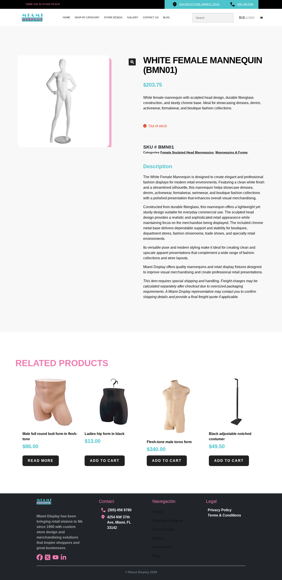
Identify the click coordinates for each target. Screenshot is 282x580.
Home (66, 17)
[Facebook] (40, 557)
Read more (41, 461)
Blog (166, 17)
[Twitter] (48, 557)
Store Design (113, 17)
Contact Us (150, 17)
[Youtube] (55, 557)
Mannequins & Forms (231, 152)
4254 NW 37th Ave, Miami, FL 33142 (119, 522)
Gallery (132, 17)
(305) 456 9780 (120, 510)
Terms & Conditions (224, 515)
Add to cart (104, 461)
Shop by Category (87, 17)
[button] (132, 61)
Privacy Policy (220, 510)
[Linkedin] (63, 557)
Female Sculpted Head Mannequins (187, 152)
